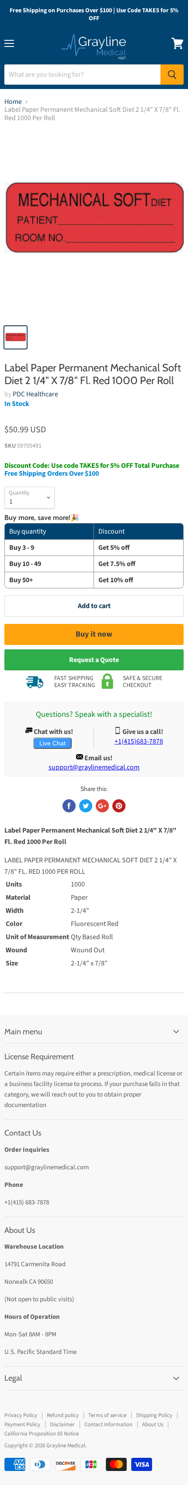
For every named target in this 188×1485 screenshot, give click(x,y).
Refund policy (63, 1415)
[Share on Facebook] (69, 805)
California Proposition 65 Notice (41, 1434)
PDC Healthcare (35, 394)
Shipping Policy (154, 1415)
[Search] (172, 74)
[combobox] (82, 74)
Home (13, 102)
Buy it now (94, 634)
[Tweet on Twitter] (85, 805)
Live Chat (52, 743)
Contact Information (108, 1424)
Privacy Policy (20, 1415)
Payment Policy (22, 1424)
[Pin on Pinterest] (118, 805)
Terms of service (107, 1415)
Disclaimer (62, 1424)
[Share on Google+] (102, 805)
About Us (152, 1424)
